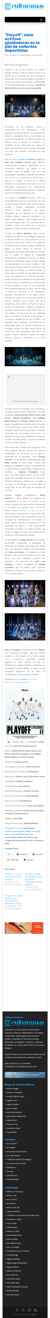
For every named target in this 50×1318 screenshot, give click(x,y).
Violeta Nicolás (13, 1290)
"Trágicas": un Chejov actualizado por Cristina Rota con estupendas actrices (14, 899)
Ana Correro (12, 1199)
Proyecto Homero (19, 510)
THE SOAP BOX (13, 1283)
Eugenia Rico (12, 1100)
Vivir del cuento (13, 1294)
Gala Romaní (12, 1227)
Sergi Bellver (12, 1132)
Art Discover (12, 1143)
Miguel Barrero (13, 1267)
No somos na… (13, 1275)
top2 (40, 55)
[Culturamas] (25, 1026)
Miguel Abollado (13, 1259)
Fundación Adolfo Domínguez (19, 1159)
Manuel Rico (12, 1120)
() (14, 659)
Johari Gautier (12, 1239)
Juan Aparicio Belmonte (16, 1116)
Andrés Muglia (12, 1088)
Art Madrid (11, 1147)
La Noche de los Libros (16, 1163)
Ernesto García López (15, 1096)
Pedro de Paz (12, 1124)
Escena (35, 55)
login (34, 1314)
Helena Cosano (13, 1231)
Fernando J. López (14, 1219)
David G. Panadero (14, 1092)
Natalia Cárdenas (14, 1271)
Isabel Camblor (13, 1104)
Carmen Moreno (13, 1211)
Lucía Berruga (12, 1255)
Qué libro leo (12, 1175)
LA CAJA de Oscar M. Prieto (18, 1251)
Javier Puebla (12, 1108)
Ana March (11, 1203)
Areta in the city (13, 1207)
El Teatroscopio (24, 55)
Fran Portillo (12, 1223)
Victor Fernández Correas (17, 1287)
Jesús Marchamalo (14, 1112)
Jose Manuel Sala (14, 1243)
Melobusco (11, 1167)
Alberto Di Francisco (15, 1191)
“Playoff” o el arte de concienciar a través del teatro (13, 876)
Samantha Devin (13, 1128)
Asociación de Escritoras (17, 1151)
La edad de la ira (36, 510)
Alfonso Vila (11, 1195)
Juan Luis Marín (13, 1247)
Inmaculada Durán (14, 1235)
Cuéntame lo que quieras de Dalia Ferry (23, 1215)
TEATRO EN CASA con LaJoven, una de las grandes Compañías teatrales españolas (33, 879)
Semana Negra (13, 1179)
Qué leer (10, 1171)
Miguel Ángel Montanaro (17, 1263)
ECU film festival (13, 1155)
